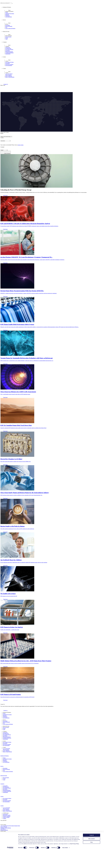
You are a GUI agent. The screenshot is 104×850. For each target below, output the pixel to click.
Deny (91, 842)
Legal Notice (5, 814)
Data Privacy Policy (6, 815)
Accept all (91, 835)
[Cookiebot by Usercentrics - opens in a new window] (10, 848)
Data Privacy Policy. (75, 843)
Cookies (4, 818)
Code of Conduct (6, 817)
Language (2, 146)
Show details (65, 847)
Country (2, 137)
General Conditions (6, 816)
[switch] (37, 848)
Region (1, 133)
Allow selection (91, 838)
